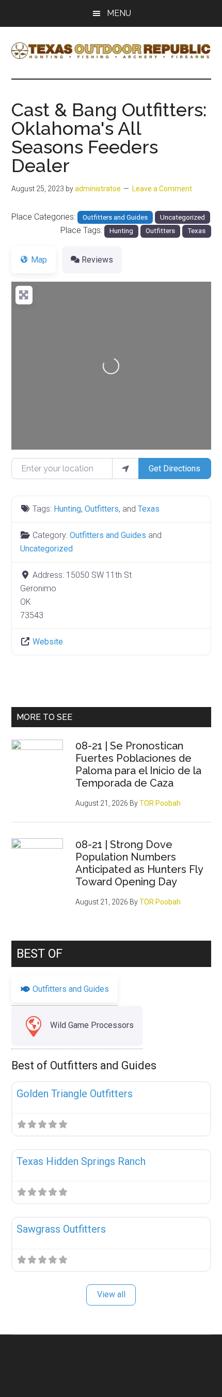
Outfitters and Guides (115, 217)
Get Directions (174, 468)
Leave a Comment (162, 189)
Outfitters (160, 231)
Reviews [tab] (97, 260)
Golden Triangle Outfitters (75, 1093)
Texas (196, 231)
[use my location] (125, 468)
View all (111, 1294)
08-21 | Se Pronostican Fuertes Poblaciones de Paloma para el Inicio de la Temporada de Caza (138, 764)
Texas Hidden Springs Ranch (81, 1161)
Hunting (121, 231)
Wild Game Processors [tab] (92, 1025)
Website (48, 642)
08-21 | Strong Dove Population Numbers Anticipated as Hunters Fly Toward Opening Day (139, 863)
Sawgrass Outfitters (61, 1229)
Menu (119, 13)
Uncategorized (182, 217)
